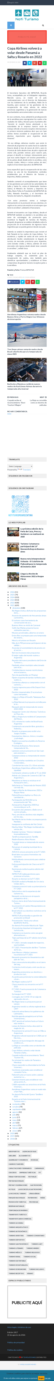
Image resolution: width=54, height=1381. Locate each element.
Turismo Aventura (16, 1235)
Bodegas (34, 1160)
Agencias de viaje (29, 1151)
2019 (12, 1136)
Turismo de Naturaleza (18, 1265)
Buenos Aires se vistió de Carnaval (26, 625)
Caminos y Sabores (16, 1164)
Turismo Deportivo (17, 1240)
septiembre (17, 1109)
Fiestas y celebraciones (18, 1185)
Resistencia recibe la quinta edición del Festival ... (28, 870)
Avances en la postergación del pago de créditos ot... (28, 1042)
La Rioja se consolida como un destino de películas (28, 1046)
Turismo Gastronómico (18, 1244)
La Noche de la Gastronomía (30, 1189)
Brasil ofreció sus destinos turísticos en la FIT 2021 (29, 912)
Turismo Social (29, 1256)
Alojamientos (24, 1156)
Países (42, 1198)
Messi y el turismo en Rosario (24, 640)
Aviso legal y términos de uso (19, 1327)
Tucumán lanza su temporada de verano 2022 (28, 843)
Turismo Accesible (16, 1223)
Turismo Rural (14, 1256)
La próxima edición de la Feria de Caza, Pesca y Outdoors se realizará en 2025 (32, 532)
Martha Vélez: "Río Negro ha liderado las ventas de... (28, 828)
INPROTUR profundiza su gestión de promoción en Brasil (27, 916)
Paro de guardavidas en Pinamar (25, 675)
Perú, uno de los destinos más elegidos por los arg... (28, 815)
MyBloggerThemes (28, 1364)
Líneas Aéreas (30, 277)
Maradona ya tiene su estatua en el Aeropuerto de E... (26, 781)
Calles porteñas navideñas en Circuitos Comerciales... (28, 761)
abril (14, 1123)
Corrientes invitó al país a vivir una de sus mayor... (28, 968)
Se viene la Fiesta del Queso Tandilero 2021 (27, 1095)
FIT (40, 1172)
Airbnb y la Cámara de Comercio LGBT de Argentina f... (28, 776)
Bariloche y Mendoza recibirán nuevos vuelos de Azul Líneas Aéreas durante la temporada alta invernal (24, 386)
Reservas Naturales (16, 1206)
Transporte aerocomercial (20, 1219)
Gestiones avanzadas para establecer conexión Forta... (27, 1071)
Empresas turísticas (28, 1172)
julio (14, 1115)
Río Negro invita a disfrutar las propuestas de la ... (29, 612)
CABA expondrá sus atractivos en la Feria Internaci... (29, 1085)
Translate (27, 470)
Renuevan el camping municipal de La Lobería (27, 848)
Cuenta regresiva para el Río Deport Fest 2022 (28, 688)
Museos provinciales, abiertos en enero (28, 633)
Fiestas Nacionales (16, 1181)
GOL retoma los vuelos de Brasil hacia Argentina (27, 722)
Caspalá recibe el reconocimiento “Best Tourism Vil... (28, 1056)
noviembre (16, 1104)
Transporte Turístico (18, 1214)
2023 (12, 600)
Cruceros (13, 1172)
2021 (12, 605)
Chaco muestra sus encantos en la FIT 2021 (27, 985)
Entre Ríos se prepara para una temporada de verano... (29, 636)
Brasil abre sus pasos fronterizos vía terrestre (26, 855)
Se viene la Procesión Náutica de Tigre (27, 925)
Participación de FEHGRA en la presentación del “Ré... (24, 801)
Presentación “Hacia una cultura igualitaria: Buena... (25, 921)
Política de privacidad (16, 1342)
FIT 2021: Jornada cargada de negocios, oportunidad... (28, 944)
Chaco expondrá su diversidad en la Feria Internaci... (28, 1066)
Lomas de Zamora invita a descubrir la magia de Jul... (27, 1027)
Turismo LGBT (36, 1244)
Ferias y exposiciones (17, 1177)
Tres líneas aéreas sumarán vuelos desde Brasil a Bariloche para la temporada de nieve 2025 (25, 351)
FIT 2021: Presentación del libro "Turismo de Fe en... (29, 948)
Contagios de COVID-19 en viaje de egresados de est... (26, 998)
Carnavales (39, 1168)
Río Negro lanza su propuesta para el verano (27, 1003)
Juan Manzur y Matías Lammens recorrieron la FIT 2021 (24, 953)
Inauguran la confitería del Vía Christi (27, 824)
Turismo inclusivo (36, 1269)
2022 (12, 603)
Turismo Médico (15, 1252)
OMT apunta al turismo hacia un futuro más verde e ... (28, 1022)
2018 (12, 1139)
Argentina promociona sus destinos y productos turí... (27, 973)
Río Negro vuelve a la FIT (22, 982)
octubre (15, 1107)
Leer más (47, 1378)
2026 (12, 592)
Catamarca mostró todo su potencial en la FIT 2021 (29, 887)
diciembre (16, 608)
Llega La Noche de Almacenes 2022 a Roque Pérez (32, 576)
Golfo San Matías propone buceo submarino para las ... (25, 629)
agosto (15, 1112)
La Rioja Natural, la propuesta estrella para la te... (29, 703)
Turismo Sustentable (17, 1261)
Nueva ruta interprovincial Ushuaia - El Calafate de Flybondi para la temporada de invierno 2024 (33, 562)
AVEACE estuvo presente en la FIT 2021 (28, 852)
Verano (30, 1273)
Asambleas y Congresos (18, 1160)
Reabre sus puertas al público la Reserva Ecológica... (28, 742)
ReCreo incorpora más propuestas (26, 653)
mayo (14, 1120)
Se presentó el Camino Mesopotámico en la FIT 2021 (28, 907)
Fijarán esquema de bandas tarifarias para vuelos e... (28, 678)
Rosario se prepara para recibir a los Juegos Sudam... (26, 732)
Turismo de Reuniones (17, 1269)
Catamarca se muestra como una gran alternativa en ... (27, 934)
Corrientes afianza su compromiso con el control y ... (28, 683)
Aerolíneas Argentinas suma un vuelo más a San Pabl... (29, 1090)
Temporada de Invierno (18, 1210)
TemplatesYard (29, 1357)
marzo (15, 1125)
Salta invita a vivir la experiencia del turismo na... (26, 892)
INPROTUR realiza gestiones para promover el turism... (26, 875)
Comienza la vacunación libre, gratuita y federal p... (28, 727)
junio (14, 1117)
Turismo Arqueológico (18, 1227)
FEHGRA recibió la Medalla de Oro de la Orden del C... (28, 882)
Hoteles (12, 1189)
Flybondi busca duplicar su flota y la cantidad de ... (26, 796)
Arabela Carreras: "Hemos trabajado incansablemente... (26, 833)
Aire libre (12, 1156)
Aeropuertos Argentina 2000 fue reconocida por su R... (25, 806)
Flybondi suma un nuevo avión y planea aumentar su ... (27, 1076)
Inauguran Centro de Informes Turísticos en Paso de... (29, 713)
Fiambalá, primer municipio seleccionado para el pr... (28, 666)
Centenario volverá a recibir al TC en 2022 (29, 773)
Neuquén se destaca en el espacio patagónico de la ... (26, 897)
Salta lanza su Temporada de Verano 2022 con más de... (29, 786)
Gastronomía (36, 1185)
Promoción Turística (17, 1202)
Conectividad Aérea (15, 277)
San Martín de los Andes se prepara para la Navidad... (29, 820)
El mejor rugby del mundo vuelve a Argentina (25, 656)
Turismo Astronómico (18, 1231)
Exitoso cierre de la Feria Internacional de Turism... (28, 902)
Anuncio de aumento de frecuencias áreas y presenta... (29, 616)
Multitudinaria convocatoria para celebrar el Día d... (28, 860)
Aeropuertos (14, 1151)
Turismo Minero (32, 1248)
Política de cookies (15, 1350)
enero (15, 1131)
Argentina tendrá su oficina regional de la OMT (28, 1007)
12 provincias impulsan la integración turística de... (27, 929)
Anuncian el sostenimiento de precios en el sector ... (28, 649)
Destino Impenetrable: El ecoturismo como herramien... (27, 693)
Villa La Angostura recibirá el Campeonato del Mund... (29, 717)
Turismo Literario (16, 1248)
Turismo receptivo (16, 1273)
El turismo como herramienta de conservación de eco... (25, 621)
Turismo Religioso (32, 1252)
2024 (12, 597)
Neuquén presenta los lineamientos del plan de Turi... (28, 958)
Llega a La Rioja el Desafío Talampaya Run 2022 (28, 698)
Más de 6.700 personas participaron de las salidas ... (29, 644)
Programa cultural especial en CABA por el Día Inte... (29, 1037)
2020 (12, 1133)
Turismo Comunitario (35, 1235)
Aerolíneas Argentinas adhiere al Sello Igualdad (27, 769)
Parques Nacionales (17, 1198)
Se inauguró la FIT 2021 (21, 994)
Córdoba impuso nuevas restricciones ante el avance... (27, 671)
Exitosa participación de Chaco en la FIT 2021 (28, 865)
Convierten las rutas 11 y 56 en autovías (28, 765)
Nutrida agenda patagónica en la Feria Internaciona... (27, 1017)
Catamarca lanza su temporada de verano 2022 (28, 757)
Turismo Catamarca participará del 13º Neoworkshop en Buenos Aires (32, 547)
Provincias (33, 1202)
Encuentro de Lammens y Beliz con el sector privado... (27, 811)
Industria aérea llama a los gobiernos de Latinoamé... (28, 1012)
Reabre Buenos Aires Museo (23, 839)
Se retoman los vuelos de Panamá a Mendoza (26, 1061)
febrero (15, 1128)
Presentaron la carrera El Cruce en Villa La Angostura (29, 1032)
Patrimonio (32, 1198)
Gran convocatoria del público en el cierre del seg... (29, 963)
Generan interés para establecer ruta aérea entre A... (27, 1080)
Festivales (32, 1177)
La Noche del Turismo (17, 1193)
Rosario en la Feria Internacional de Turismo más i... (26, 1100)
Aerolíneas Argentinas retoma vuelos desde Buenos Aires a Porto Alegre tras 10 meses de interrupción (26, 316)
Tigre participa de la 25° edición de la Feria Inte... (29, 939)
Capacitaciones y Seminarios (20, 1168)
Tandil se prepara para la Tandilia (25, 837)
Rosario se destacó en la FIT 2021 (26, 879)
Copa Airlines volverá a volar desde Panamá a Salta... (26, 1051)
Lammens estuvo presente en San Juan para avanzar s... (28, 752)
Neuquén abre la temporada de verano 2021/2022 (27, 708)
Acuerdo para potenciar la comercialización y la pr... (29, 978)
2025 (12, 595)
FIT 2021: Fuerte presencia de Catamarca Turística (29, 990)
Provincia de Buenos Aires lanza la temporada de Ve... (25, 747)
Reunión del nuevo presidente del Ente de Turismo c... (29, 661)
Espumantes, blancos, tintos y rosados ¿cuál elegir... (27, 737)
